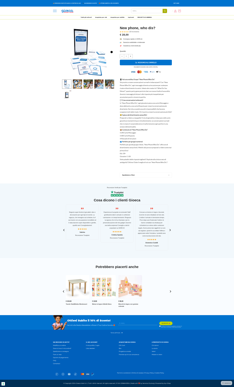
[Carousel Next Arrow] (112, 52)
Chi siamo (155, 345)
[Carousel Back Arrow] (63, 230)
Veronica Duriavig (148, 383)
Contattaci (56, 363)
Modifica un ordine (59, 345)
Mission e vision (157, 354)
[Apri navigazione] (55, 11)
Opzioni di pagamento (60, 357)
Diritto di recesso (137, 373)
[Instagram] (63, 374)
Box (120, 348)
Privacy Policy (149, 373)
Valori (153, 351)
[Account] (173, 10)
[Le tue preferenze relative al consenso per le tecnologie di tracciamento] (3, 384)
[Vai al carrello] (179, 10)
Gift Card (176, 3)
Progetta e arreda (125, 351)
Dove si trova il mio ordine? (62, 348)
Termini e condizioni (124, 373)
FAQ (54, 360)
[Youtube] (69, 374)
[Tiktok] (75, 374)
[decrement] (122, 56)
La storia (154, 348)
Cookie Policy (159, 373)
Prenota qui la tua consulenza (129, 354)
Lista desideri (90, 348)
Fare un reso (57, 354)
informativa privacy (176, 327)
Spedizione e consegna (61, 351)
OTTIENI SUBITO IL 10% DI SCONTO (109, 3)
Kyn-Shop (167, 383)
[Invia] (165, 11)
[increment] (130, 56)
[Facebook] (56, 374)
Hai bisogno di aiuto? (90, 3)
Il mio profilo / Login (92, 345)
